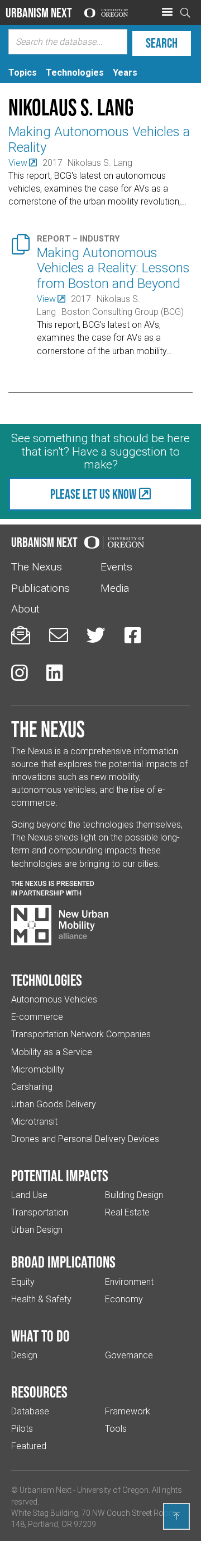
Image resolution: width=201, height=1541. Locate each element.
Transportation (39, 1212)
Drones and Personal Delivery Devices (85, 1139)
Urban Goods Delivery (53, 1104)
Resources (39, 1392)
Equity (23, 1282)
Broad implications (63, 1262)
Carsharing (31, 1087)
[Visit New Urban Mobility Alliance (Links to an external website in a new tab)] (59, 925)
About (25, 608)
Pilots (22, 1428)
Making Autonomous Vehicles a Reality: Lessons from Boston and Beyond (113, 268)
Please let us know (93, 494)
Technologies (46, 980)
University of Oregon (113, 1490)
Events (116, 566)
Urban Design (37, 1229)
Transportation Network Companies (81, 1034)
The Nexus (36, 566)
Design (24, 1355)
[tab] (22, 72)
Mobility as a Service (51, 1052)
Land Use (29, 1195)
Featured (28, 1446)
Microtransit (34, 1121)
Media (114, 588)
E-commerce (37, 1016)
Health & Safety (41, 1299)
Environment (129, 1282)
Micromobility (37, 1069)
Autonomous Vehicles (54, 999)
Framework (127, 1411)
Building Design (134, 1195)
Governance (129, 1355)
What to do (40, 1336)
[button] (167, 12)
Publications (40, 588)
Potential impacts (59, 1176)
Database (30, 1411)
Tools (116, 1428)
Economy (124, 1299)
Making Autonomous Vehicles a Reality (99, 139)
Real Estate (127, 1212)
